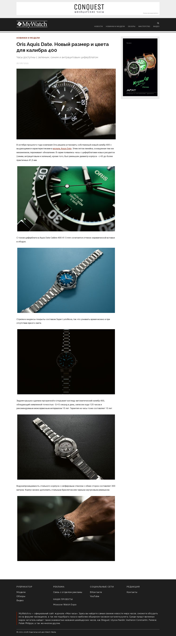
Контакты (132, 592)
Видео (156, 26)
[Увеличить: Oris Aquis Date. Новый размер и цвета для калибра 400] (66, 104)
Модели (21, 592)
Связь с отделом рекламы (67, 592)
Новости (98, 26)
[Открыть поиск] (158, 23)
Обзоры (131, 26)
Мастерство (144, 26)
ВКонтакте (96, 592)
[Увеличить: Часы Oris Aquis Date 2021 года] (66, 199)
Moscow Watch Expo (65, 604)
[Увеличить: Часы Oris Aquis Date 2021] (66, 280)
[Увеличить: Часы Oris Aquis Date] (66, 447)
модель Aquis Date (62, 148)
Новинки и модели (115, 26)
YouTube (94, 596)
